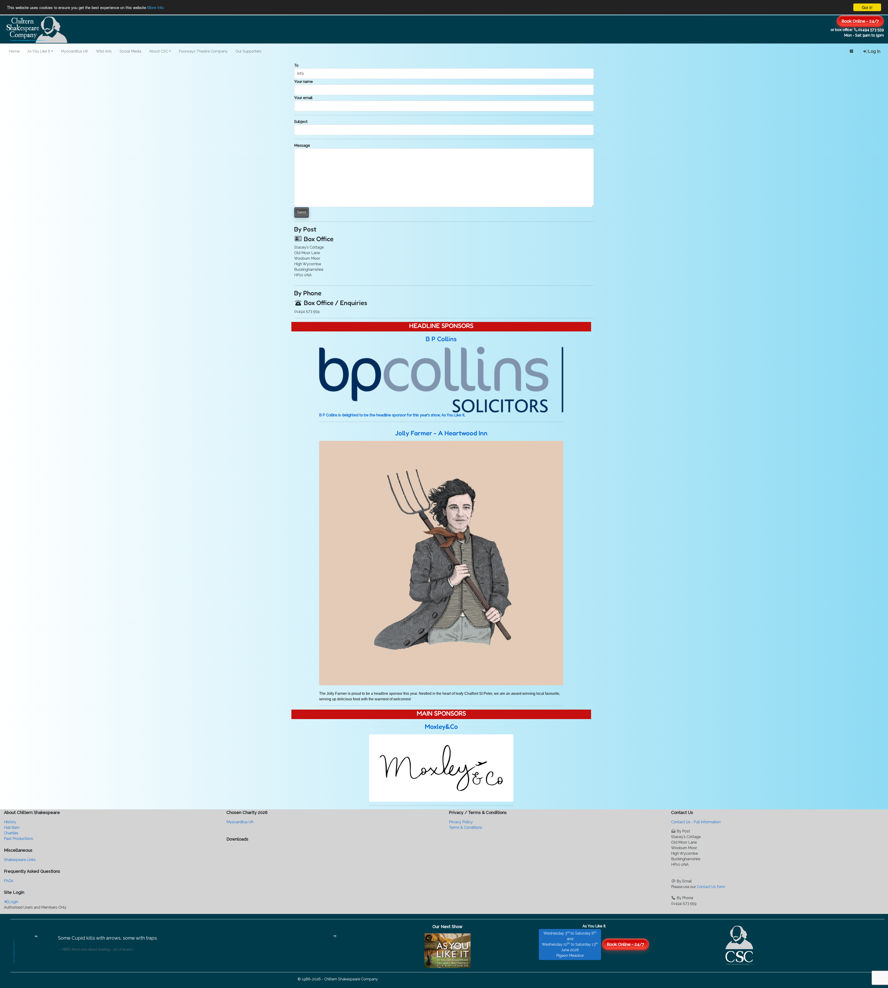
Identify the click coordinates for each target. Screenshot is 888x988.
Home (14, 51)
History (10, 822)
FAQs (8, 881)
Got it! (867, 7)
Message (302, 145)
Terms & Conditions (465, 827)
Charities (11, 833)
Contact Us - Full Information (696, 822)
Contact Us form (711, 887)
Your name (303, 81)
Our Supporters (248, 51)
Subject (301, 121)
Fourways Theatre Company (203, 51)
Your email (303, 98)
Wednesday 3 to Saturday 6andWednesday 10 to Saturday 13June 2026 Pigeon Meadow (570, 944)
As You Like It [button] (38, 51)
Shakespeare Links (20, 859)
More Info (155, 7)
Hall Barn (11, 827)
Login (13, 902)
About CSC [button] (158, 51)
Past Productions (18, 838)
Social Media (130, 51)
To (296, 65)
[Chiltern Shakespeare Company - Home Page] (740, 944)
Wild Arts (104, 51)
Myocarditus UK (74, 51)
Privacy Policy (461, 822)
